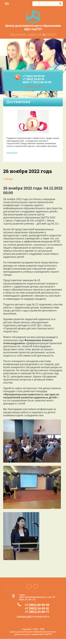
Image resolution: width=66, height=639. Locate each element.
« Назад (8, 178)
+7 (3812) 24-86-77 (37, 612)
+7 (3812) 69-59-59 (34, 76)
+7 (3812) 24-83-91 (33, 79)
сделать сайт (24, 616)
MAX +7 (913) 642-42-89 (37, 82)
